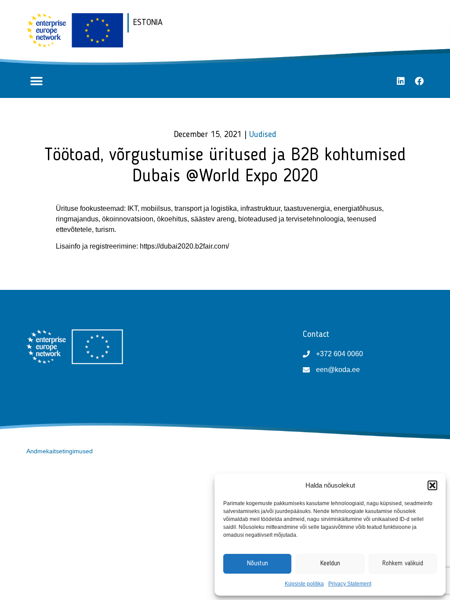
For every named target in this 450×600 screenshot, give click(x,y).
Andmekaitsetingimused (59, 451)
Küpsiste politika (304, 584)
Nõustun (257, 563)
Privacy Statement (349, 584)
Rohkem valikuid (402, 563)
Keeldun (330, 563)
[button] (432, 485)
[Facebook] (419, 81)
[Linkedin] (400, 81)
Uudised (262, 134)
